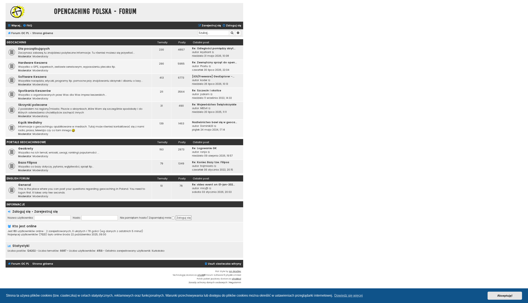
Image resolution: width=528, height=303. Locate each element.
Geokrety (25, 148)
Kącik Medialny (30, 122)
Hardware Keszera (32, 63)
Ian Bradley (235, 271)
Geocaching (16, 42)
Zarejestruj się (46, 211)
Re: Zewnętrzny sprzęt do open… (214, 62)
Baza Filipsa (27, 162)
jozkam (205, 94)
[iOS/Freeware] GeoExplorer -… (213, 76)
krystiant (205, 52)
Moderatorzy (40, 56)
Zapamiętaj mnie (160, 217)
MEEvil (203, 108)
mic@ (204, 188)
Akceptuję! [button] (505, 295)
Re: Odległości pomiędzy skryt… (213, 48)
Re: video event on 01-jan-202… (213, 184)
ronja (203, 152)
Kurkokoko (158, 250)
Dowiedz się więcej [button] (348, 295)
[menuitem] (27, 25)
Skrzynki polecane (32, 105)
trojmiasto (206, 166)
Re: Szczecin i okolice (206, 90)
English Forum (18, 178)
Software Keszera (32, 77)
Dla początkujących (34, 49)
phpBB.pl (236, 278)
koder (203, 80)
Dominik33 (206, 126)
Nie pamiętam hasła (133, 217)
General (24, 185)
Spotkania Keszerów (34, 91)
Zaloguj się (21, 211)
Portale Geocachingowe (26, 142)
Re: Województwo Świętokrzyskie (214, 104)
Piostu (204, 66)
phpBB (200, 275)
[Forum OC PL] (29, 11)
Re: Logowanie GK (204, 148)
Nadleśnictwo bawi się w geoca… (214, 122)
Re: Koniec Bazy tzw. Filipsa (210, 162)
